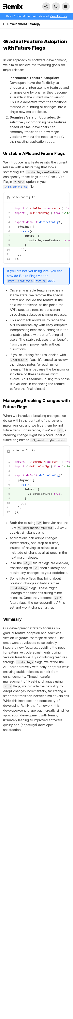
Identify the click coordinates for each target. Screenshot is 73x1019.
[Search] (56, 6)
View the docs (58, 16)
